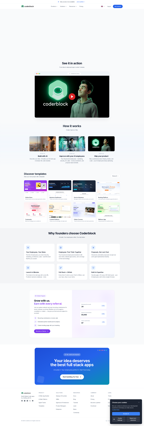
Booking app (54, 51)
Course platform (76, 51)
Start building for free (71, 377)
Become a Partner (41, 331)
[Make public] (93, 45)
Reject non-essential (133, 419)
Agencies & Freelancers (62, 402)
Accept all (126, 413)
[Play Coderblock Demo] (72, 97)
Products (53, 6)
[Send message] (97, 45)
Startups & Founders (61, 396)
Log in (109, 6)
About (92, 396)
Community (76, 412)
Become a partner (95, 402)
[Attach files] (90, 45)
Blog (74, 399)
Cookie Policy (116, 409)
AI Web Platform (43, 399)
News (74, 409)
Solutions (62, 6)
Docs (74, 396)
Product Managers (61, 406)
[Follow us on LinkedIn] (27, 400)
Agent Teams (42, 402)
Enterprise (59, 409)
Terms (109, 396)
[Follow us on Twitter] (30, 400)
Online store (65, 51)
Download (93, 406)
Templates (41, 406)
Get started (118, 6)
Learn (74, 406)
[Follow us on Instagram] (24, 400)
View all (114, 176)
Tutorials (75, 402)
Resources (72, 6)
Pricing (81, 6)
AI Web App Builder (44, 396)
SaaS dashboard (88, 51)
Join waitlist (80, 1)
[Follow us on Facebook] (22, 400)
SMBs (57, 399)
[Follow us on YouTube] (32, 400)
